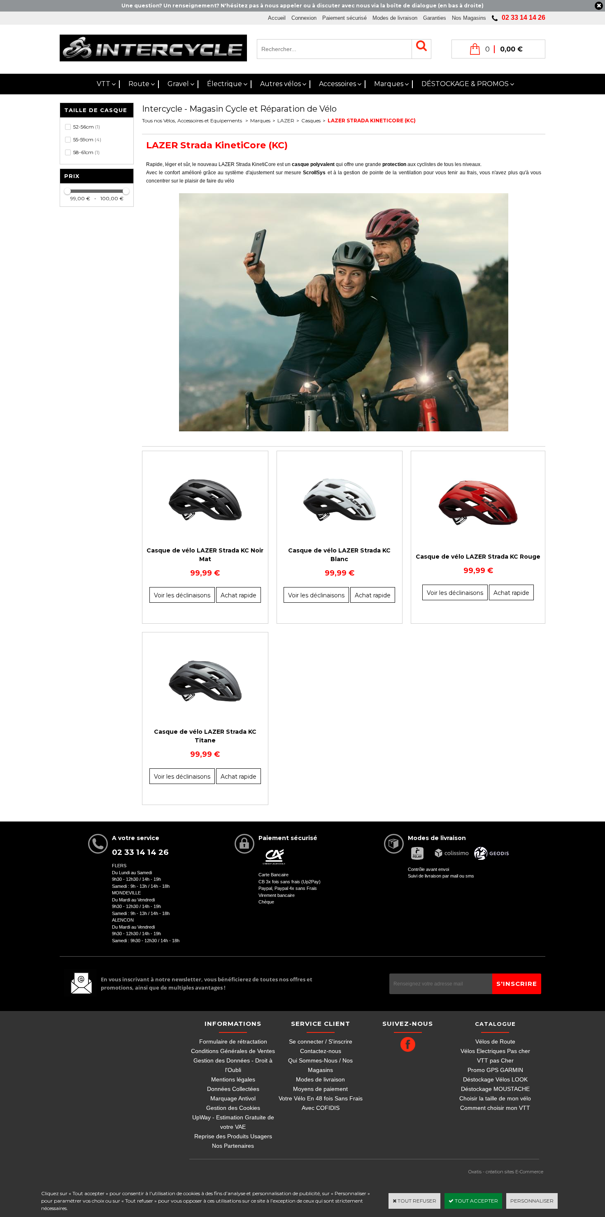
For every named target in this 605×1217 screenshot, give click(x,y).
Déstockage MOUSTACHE (495, 1089)
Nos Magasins (469, 18)
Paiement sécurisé (344, 18)
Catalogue (495, 1023)
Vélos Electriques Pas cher (495, 1051)
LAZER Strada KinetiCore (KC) (372, 120)
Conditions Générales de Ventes (233, 1051)
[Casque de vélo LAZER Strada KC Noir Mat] (205, 534)
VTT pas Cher (495, 1060)
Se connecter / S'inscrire (320, 1041)
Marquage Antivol (233, 1098)
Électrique (224, 84)
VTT (103, 84)
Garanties (434, 18)
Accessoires (337, 84)
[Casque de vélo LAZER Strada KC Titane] (205, 715)
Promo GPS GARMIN (495, 1070)
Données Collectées (233, 1089)
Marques (388, 84)
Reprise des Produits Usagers (233, 1136)
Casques (311, 120)
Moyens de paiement (320, 1089)
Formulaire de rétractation (233, 1041)
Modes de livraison (394, 18)
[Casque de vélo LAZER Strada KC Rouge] (478, 540)
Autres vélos (280, 84)
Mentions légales (233, 1079)
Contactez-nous (320, 1051)
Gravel (178, 84)
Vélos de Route (495, 1041)
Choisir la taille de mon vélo (495, 1098)
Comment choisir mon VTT (495, 1108)
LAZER (285, 120)
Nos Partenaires (233, 1145)
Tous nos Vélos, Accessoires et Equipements (192, 120)
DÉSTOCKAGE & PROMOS (465, 84)
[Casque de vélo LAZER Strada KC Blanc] (339, 534)
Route (138, 84)
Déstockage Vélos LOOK (495, 1079)
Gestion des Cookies (233, 1108)
